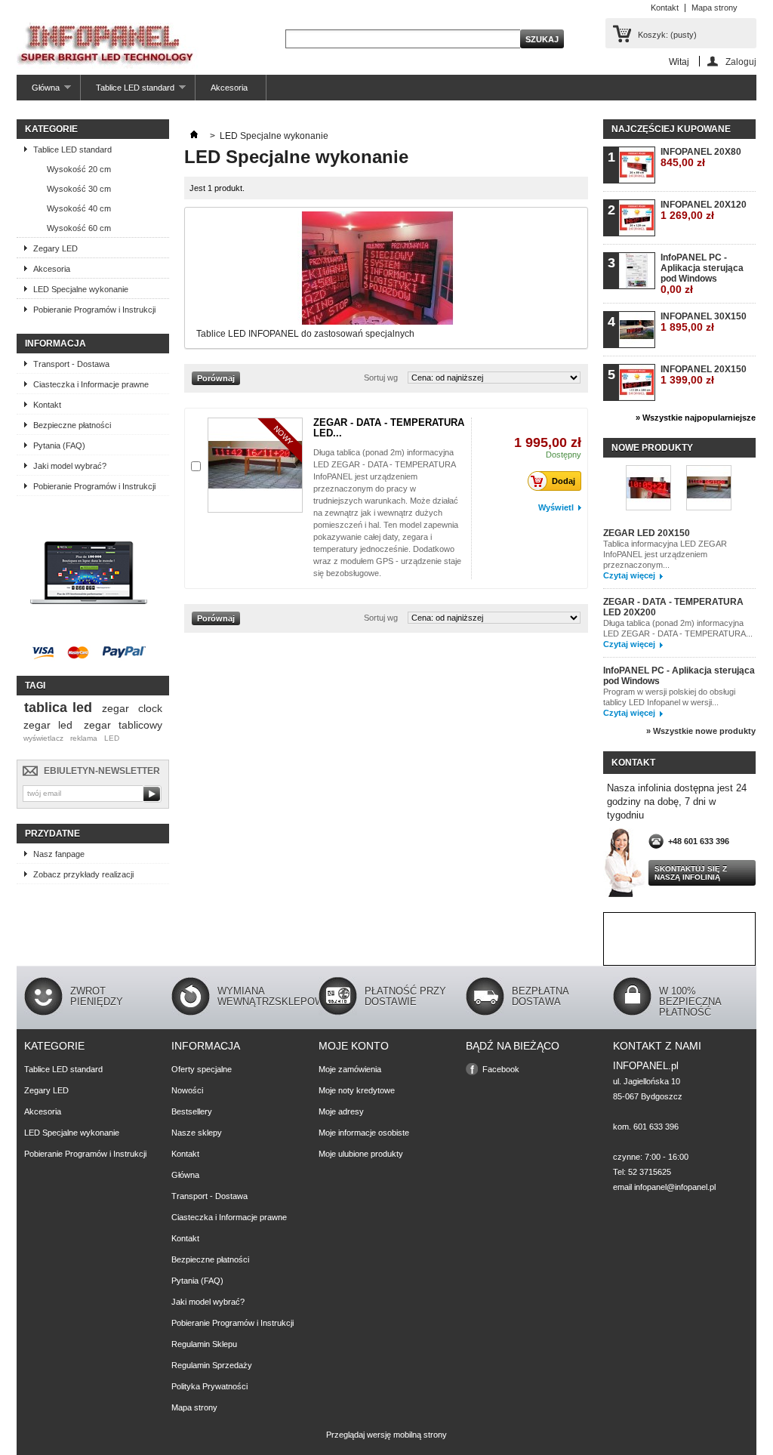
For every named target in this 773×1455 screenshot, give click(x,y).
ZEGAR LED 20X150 (646, 533)
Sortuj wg (381, 377)
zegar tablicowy (123, 725)
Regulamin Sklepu (204, 1344)
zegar (115, 708)
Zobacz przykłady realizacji (83, 874)
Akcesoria (229, 87)
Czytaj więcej (629, 575)
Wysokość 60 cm (79, 228)
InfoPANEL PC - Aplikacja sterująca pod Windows (702, 273)
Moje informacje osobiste (364, 1132)
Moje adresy (341, 1111)
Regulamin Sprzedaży (211, 1365)
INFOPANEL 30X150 (704, 322)
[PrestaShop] (88, 631)
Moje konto (354, 1046)
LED (111, 738)
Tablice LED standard (127, 91)
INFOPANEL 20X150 (704, 375)
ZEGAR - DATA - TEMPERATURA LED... (388, 428)
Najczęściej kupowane (671, 129)
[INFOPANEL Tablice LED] (108, 47)
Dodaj (563, 481)
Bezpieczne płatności (72, 425)
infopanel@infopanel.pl (675, 1186)
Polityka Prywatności (209, 1386)
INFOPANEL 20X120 (704, 210)
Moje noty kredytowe (357, 1090)
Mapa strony (714, 7)
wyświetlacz (43, 738)
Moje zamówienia (350, 1069)
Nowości (187, 1090)
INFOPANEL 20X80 (701, 157)
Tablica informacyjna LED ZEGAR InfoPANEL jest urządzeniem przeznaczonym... (665, 554)
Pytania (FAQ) (59, 445)
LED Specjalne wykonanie (80, 289)
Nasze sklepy (196, 1132)
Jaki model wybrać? (69, 465)
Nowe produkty (652, 447)
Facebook (500, 1069)
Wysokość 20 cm (79, 169)
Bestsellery (191, 1111)
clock (150, 708)
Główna (38, 91)
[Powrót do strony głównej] (194, 136)
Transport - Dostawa (71, 363)
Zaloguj (740, 61)
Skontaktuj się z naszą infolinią (690, 873)
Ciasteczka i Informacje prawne (91, 384)
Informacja (55, 343)
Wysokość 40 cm (79, 208)
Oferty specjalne (201, 1069)
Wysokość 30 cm (79, 188)
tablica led (58, 707)
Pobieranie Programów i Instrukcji (94, 309)
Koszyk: (667, 34)
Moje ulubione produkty (361, 1153)
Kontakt (665, 7)
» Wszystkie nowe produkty (701, 730)
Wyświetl (556, 507)
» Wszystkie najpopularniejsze (696, 417)
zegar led (47, 725)
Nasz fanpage (59, 854)
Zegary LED (55, 248)
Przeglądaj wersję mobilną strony (386, 1434)
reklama (83, 738)
